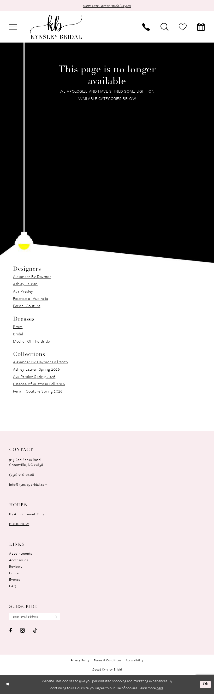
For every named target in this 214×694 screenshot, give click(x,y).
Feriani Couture (26, 306)
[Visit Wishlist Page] (183, 27)
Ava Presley (23, 291)
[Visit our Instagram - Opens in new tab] (22, 630)
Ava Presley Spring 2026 (34, 376)
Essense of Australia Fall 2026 (39, 384)
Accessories (18, 559)
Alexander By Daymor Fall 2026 (40, 362)
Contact (15, 573)
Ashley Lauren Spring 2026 (36, 369)
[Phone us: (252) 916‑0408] (146, 27)
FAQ (12, 586)
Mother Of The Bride (31, 341)
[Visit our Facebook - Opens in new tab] (10, 630)
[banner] (56, 27)
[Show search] (164, 27)
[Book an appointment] (201, 27)
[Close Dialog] (7, 684)
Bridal (18, 334)
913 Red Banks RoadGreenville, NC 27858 (26, 462)
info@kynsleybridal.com (28, 484)
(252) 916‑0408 (21, 474)
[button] (13, 27)
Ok (206, 684)
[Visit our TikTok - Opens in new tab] (35, 630)
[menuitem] (13, 27)
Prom (17, 326)
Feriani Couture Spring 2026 (38, 391)
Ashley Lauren (25, 284)
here (160, 688)
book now (19, 523)
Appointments (20, 553)
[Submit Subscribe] (55, 616)
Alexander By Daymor (32, 276)
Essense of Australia (30, 298)
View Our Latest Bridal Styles (107, 5)
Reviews (15, 566)
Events (14, 579)
